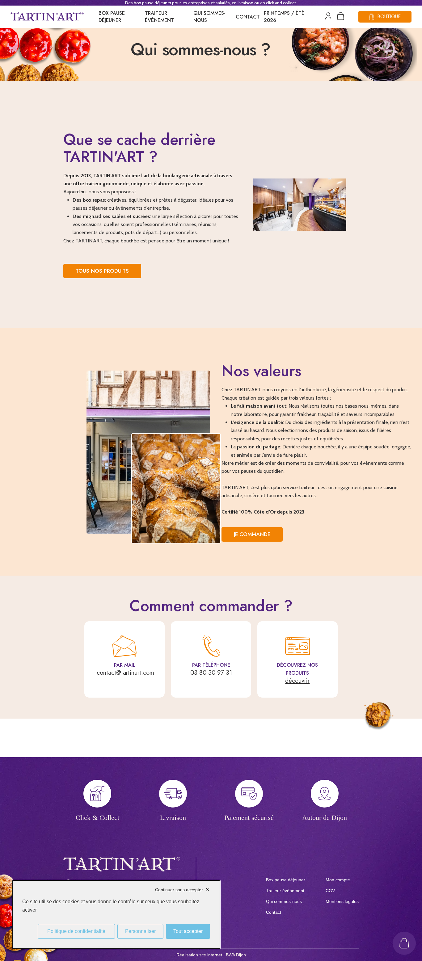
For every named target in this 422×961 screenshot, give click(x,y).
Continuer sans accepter (179, 889)
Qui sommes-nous (209, 17)
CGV (330, 890)
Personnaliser (140, 931)
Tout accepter (188, 931)
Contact (248, 16)
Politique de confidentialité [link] (76, 931)
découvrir (297, 680)
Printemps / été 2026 (284, 17)
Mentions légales (342, 901)
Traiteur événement (159, 17)
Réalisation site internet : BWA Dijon (211, 954)
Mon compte (338, 879)
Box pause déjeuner (112, 17)
